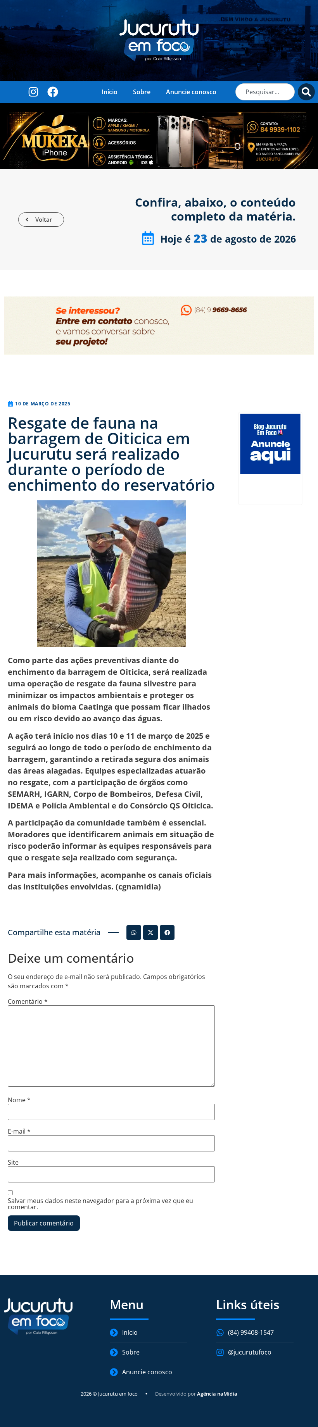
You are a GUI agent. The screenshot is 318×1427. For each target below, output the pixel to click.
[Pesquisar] (306, 91)
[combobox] (265, 91)
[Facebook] (52, 91)
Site (13, 1162)
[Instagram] (33, 91)
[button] (133, 932)
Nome (19, 1100)
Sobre (141, 92)
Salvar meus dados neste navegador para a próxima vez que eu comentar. (100, 1204)
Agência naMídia (217, 1393)
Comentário (28, 1001)
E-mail (19, 1131)
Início (110, 92)
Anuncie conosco (191, 92)
